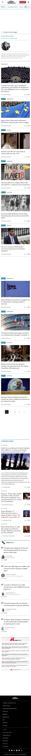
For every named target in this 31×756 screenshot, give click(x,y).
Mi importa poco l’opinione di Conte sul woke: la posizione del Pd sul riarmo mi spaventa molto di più (16, 550)
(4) (29, 404)
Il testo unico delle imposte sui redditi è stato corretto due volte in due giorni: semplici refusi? (17, 568)
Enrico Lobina (9, 627)
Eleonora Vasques (6, 94)
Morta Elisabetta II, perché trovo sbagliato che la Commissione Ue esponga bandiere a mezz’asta (15, 302)
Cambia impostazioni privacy (10, 708)
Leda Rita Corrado (10, 574)
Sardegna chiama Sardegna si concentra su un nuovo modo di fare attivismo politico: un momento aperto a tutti (17, 621)
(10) (29, 94)
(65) (29, 338)
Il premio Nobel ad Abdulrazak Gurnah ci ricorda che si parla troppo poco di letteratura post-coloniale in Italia (15, 399)
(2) (29, 371)
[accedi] (28, 2)
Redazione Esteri (6, 520)
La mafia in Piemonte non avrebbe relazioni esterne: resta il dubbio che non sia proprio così (16, 587)
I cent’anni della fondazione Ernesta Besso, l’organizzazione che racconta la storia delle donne (14, 216)
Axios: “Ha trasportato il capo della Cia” (10, 516)
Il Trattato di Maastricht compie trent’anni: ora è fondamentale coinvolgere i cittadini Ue (15, 334)
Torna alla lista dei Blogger (10, 32)
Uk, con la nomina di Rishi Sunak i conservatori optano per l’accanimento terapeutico (13, 249)
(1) (5, 578)
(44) (6, 559)
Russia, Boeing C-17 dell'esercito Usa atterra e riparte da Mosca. (9, 513)
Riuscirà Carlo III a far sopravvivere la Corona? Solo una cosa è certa (13, 152)
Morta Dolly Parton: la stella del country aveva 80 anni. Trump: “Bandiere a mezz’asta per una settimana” (11, 530)
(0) (29, 487)
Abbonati (22, 2)
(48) (29, 254)
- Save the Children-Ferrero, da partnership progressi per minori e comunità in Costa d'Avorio (15, 662)
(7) (29, 156)
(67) (29, 307)
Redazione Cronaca (7, 504)
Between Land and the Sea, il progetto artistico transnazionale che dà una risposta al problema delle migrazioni (15, 366)
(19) (6, 613)
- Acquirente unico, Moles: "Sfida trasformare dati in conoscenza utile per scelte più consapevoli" (13, 659)
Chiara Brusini (5, 487)
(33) (29, 125)
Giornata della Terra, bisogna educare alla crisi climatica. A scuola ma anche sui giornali (15, 184)
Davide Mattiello (10, 593)
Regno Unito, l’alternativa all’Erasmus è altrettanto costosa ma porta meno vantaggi (15, 121)
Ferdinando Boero (10, 609)
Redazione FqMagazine (8, 536)
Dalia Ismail (9, 556)
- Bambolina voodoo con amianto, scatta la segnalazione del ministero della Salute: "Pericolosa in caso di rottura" (15, 644)
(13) (29, 187)
